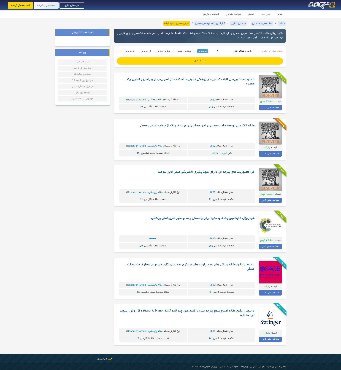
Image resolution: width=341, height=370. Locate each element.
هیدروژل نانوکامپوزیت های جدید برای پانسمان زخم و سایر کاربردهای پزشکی (203, 218)
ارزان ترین (146, 51)
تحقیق (251, 14)
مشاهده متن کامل (270, 108)
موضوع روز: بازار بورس (82, 86)
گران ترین (129, 51)
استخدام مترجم (211, 14)
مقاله (280, 14)
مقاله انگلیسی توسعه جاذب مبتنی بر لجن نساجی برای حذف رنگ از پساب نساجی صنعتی (197, 125)
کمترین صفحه (163, 51)
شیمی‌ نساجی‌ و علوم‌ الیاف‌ (176, 23)
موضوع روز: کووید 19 (82, 80)
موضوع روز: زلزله (82, 93)
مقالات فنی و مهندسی (262, 23)
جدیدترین (202, 51)
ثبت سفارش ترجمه (20, 5)
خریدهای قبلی (72, 5)
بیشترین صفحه (184, 51)
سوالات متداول (233, 14)
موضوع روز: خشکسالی (82, 99)
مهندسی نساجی (238, 23)
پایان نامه (265, 14)
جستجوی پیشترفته (82, 74)
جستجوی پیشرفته (46, 5)
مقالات (282, 23)
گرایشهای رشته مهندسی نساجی (210, 23)
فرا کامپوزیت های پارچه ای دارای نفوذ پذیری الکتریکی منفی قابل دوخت (206, 172)
